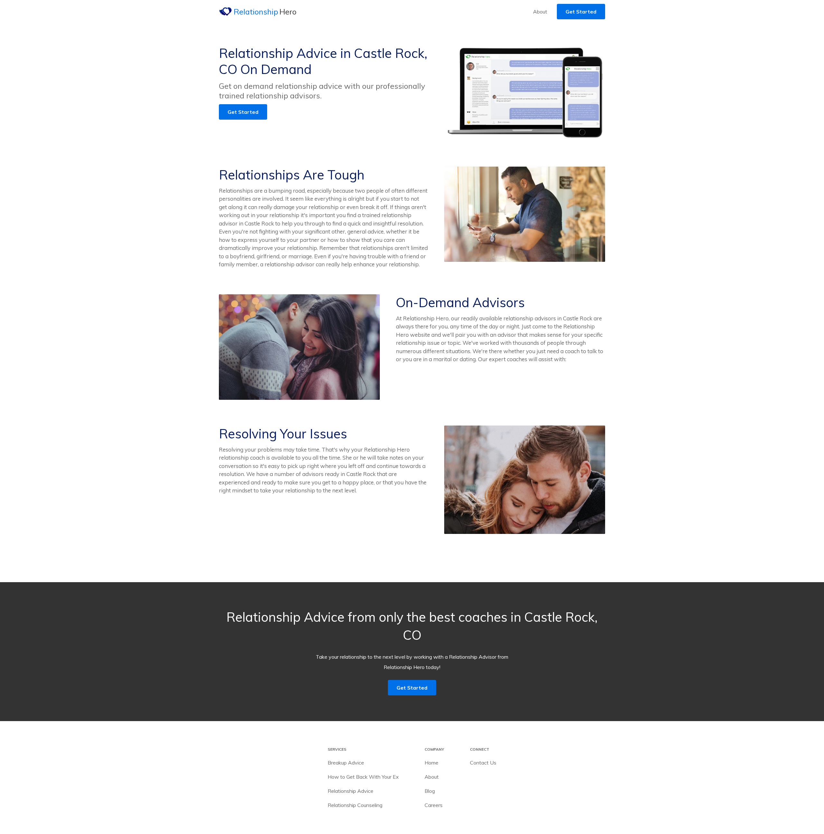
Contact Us (483, 762)
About (540, 11)
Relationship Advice (350, 791)
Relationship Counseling (355, 805)
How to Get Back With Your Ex (363, 777)
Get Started (581, 11)
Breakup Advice (346, 762)
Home (431, 762)
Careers (434, 805)
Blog (430, 791)
